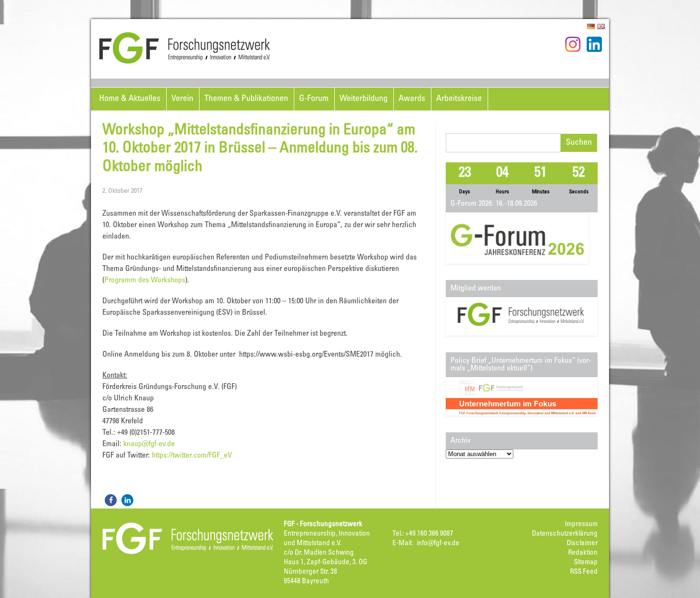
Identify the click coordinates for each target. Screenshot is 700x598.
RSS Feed (584, 572)
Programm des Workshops (144, 280)
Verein (182, 99)
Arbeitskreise (459, 99)
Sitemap (586, 562)
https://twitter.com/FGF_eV (192, 455)
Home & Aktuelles (129, 99)
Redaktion (583, 553)
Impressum (581, 524)
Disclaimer (582, 543)
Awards (412, 99)
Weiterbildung (364, 99)
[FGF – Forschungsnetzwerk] (184, 62)
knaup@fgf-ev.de (149, 444)
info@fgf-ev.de (438, 543)
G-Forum (314, 99)
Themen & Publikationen (246, 99)
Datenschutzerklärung (565, 534)
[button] (111, 500)
